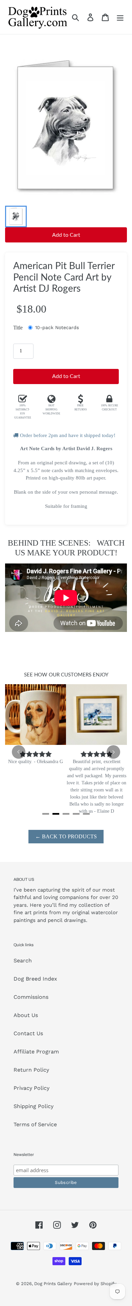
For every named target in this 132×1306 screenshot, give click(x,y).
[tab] (45, 814)
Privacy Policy (31, 1088)
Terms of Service (35, 1124)
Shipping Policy (33, 1106)
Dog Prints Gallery (53, 1283)
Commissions (31, 997)
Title (18, 327)
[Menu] (120, 17)
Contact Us (28, 1033)
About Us (26, 1015)
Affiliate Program (36, 1051)
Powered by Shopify (95, 1283)
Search (23, 960)
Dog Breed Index (35, 979)
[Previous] (18, 752)
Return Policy (31, 1070)
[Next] (113, 752)
